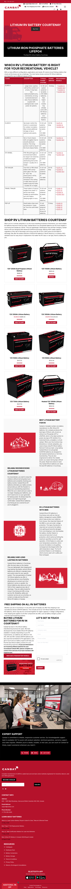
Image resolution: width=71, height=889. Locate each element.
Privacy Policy (10, 862)
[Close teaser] (18, 882)
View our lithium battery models (17, 655)
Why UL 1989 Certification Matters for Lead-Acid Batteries (18, 831)
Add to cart (19, 279)
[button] (41, 2)
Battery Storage (10, 856)
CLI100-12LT (60, 127)
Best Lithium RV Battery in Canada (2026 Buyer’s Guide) (17, 837)
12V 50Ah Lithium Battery (19, 358)
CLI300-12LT (61, 92)
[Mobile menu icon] (65, 6)
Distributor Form (10, 850)
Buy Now (35, 29)
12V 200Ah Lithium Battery (19, 314)
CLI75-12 (59, 123)
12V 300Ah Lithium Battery (51, 314)
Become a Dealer (49, 6)
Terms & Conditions (11, 859)
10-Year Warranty (56, 3)
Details (51, 277)
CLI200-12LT (61, 88)
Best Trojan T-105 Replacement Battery (13, 826)
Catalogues (9, 847)
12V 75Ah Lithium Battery (19, 401)
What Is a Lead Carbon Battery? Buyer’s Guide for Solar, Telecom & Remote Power (25, 820)
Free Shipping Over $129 (33, 6)
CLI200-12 (61, 86)
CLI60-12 (59, 188)
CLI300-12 (61, 90)
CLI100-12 (60, 125)
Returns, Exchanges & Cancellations (16, 865)
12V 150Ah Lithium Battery (52, 269)
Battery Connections (11, 853)
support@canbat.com (31, 3)
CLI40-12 (59, 203)
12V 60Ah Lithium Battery (51, 358)
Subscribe (37, 784)
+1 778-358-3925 (10, 1)
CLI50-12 (59, 205)
